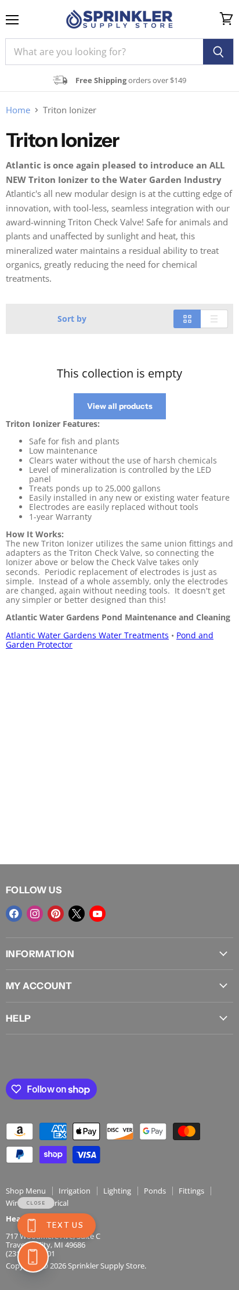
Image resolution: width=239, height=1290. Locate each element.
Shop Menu (26, 1190)
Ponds (155, 1190)
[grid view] (187, 319)
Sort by (71, 319)
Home (18, 110)
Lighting (117, 1190)
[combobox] (104, 51)
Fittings (191, 1190)
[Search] (218, 51)
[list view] (214, 319)
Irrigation (74, 1190)
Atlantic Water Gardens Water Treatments (87, 635)
